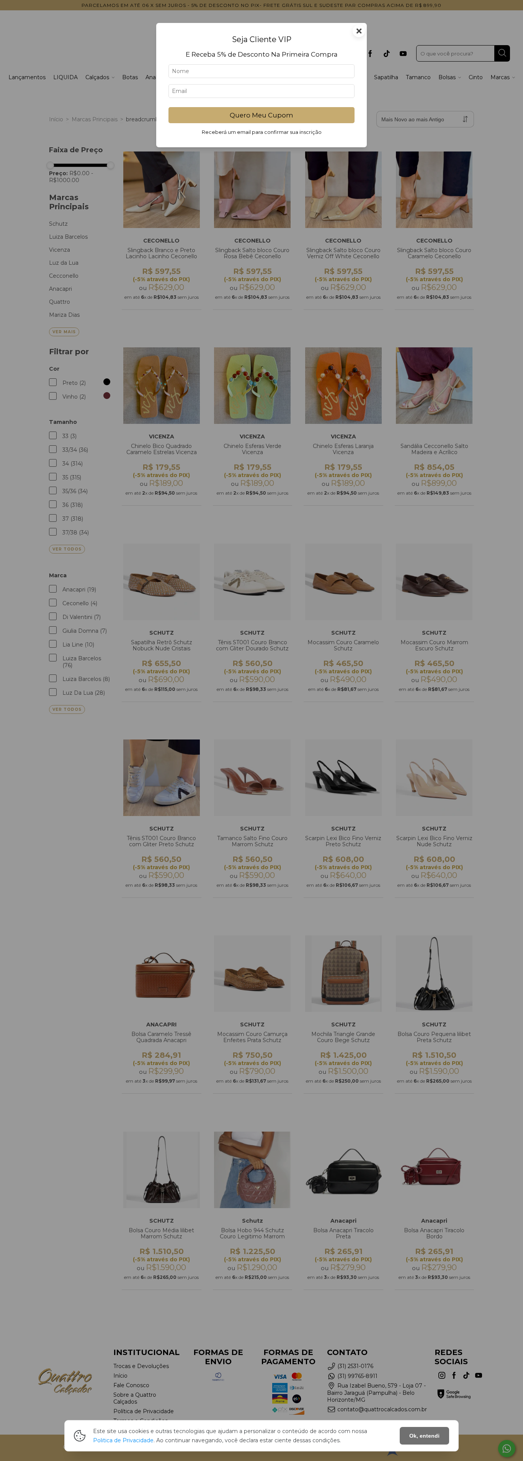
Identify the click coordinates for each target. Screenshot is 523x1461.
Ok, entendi (424, 1436)
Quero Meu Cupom (261, 115)
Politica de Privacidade (123, 1440)
